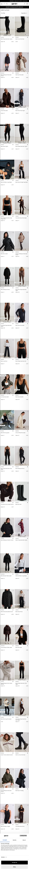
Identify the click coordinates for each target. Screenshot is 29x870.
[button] (12, 34)
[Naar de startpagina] (14, 4)
